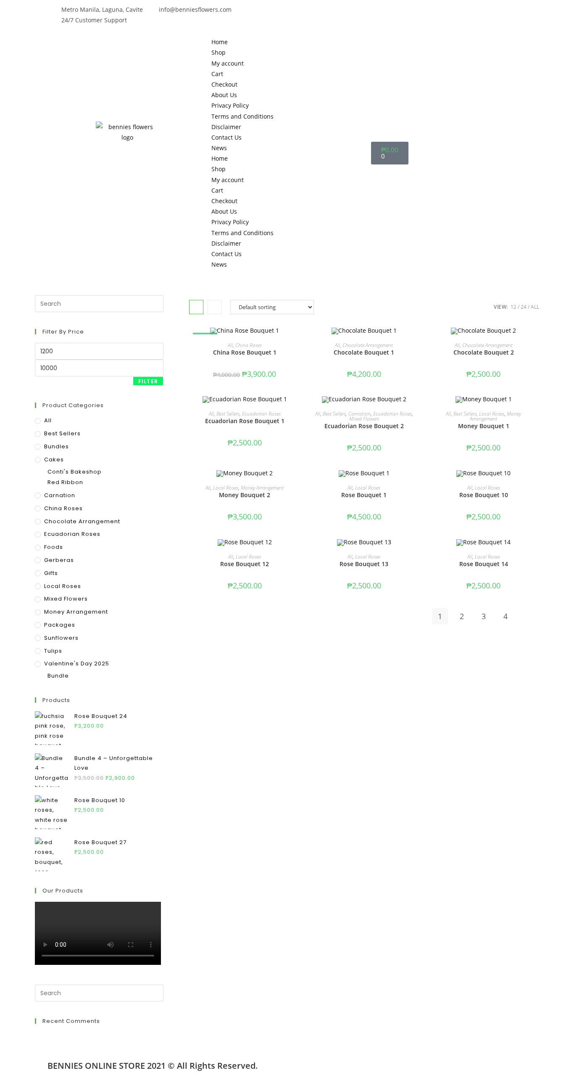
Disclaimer (226, 127)
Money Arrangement (495, 416)
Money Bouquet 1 (483, 426)
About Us (224, 95)
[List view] (215, 307)
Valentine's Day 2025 (76, 663)
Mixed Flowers (364, 418)
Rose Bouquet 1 (364, 495)
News (219, 148)
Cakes (54, 460)
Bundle (58, 676)
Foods (53, 547)
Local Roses (491, 413)
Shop (218, 52)
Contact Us (226, 137)
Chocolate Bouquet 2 (483, 352)
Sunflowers (61, 638)
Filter (148, 381)
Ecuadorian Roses (261, 413)
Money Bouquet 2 (244, 495)
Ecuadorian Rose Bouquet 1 (244, 421)
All (535, 306)
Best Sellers (228, 413)
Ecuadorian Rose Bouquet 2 (364, 426)
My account (227, 63)
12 (513, 306)
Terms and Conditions (242, 116)
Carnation (359, 413)
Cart (217, 74)
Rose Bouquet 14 (483, 564)
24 (524, 306)
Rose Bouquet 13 (364, 564)
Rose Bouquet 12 (244, 564)
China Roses (248, 345)
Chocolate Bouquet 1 (364, 352)
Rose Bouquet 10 (483, 495)
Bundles (56, 446)
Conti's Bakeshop (74, 472)
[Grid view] (196, 307)
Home (219, 42)
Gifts (51, 573)
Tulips (53, 651)
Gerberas (59, 560)
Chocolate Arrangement (367, 345)
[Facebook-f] (297, 14)
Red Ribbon (65, 482)
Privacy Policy (230, 105)
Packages (59, 625)
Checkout (224, 84)
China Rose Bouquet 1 (244, 352)
